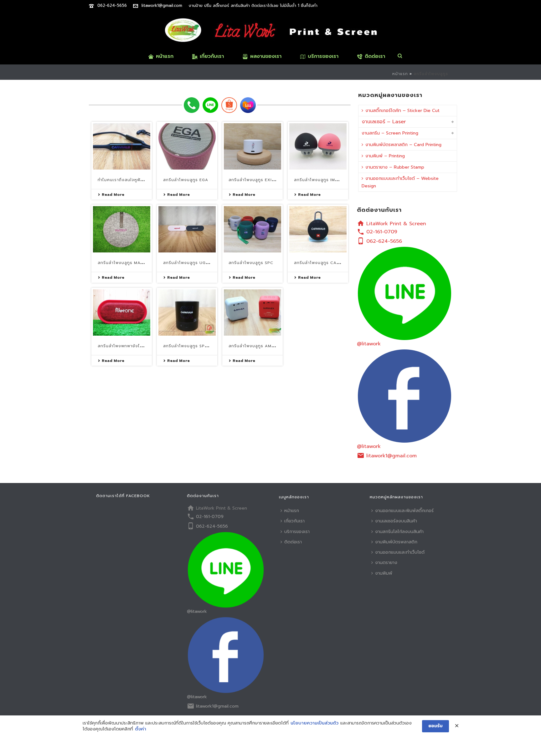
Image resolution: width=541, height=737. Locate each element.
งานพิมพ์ (383, 573)
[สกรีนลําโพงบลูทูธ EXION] (252, 146)
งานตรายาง (386, 562)
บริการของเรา (323, 56)
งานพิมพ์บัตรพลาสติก (396, 542)
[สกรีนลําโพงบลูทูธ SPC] (252, 229)
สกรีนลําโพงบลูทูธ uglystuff (193, 263)
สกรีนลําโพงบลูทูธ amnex (254, 346)
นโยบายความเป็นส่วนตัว (314, 723)
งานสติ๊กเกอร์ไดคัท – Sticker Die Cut (402, 110)
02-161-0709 (381, 232)
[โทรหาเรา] (191, 105)
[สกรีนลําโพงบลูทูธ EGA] (187, 146)
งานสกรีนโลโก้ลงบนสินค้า (399, 531)
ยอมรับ (435, 726)
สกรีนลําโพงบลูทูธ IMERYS (319, 180)
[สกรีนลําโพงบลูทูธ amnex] (252, 312)
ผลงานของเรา (265, 56)
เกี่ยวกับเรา (212, 56)
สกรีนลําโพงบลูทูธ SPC (251, 263)
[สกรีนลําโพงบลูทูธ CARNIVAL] (318, 229)
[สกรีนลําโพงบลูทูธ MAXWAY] (121, 229)
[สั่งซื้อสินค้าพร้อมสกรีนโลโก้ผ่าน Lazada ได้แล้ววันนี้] (248, 105)
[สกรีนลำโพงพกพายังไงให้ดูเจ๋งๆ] (121, 312)
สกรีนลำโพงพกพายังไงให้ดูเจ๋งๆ (129, 346)
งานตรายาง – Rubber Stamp (394, 167)
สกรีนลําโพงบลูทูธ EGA (185, 180)
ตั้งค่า (140, 729)
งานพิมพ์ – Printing (385, 156)
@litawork (369, 344)
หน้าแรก (164, 56)
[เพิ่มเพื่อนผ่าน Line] (210, 105)
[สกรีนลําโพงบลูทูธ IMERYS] (318, 146)
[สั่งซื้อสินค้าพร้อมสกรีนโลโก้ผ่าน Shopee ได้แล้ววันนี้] (229, 105)
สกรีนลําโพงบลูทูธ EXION (253, 180)
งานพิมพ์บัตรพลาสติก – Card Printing (403, 144)
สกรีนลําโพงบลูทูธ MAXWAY (125, 263)
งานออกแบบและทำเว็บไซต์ (400, 552)
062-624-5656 (112, 5)
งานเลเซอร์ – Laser (384, 121)
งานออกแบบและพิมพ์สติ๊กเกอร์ (404, 510)
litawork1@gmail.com (162, 5)
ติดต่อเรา (375, 56)
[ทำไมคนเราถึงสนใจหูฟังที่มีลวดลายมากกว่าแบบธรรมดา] (121, 146)
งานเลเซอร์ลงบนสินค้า (396, 521)
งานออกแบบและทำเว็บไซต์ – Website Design (400, 182)
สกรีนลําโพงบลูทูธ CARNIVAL (323, 263)
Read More (113, 194)
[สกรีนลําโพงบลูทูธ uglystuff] (187, 229)
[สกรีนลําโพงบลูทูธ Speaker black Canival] (187, 312)
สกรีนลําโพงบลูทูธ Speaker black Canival (208, 346)
